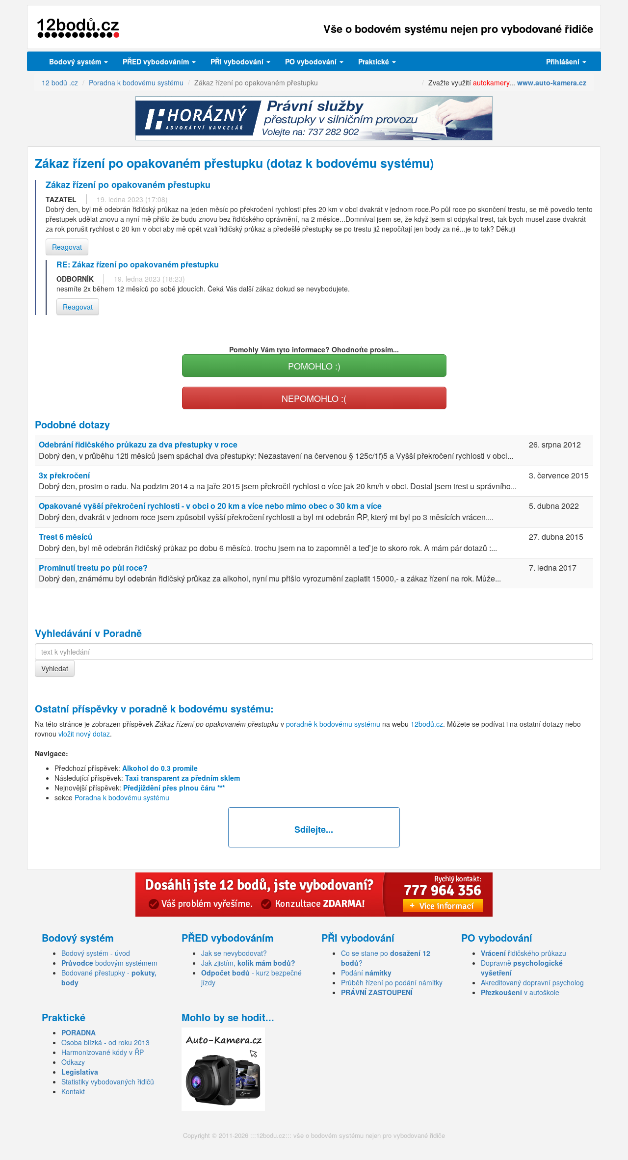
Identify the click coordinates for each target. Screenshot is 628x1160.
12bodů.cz (427, 724)
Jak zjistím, (248, 963)
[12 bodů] (78, 28)
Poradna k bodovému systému (122, 797)
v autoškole (520, 992)
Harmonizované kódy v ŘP (102, 1052)
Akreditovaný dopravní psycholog (532, 982)
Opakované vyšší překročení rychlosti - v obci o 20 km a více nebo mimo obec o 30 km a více (210, 505)
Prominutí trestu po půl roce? (93, 567)
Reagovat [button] (67, 247)
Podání (366, 972)
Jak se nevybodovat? (234, 953)
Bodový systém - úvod (95, 953)
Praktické (374, 61)
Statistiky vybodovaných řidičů (107, 1081)
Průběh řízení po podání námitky (392, 982)
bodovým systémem (109, 963)
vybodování (237, 61)
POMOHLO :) (314, 365)
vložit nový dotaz (84, 733)
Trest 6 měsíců (66, 536)
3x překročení (64, 475)
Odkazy (73, 1062)
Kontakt (73, 1091)
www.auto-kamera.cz (551, 82)
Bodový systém (76, 61)
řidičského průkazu (523, 953)
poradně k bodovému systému (199, 708)
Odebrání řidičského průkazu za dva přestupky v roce (138, 444)
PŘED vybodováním (157, 61)
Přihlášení (563, 61)
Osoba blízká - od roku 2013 (105, 1042)
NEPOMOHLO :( (314, 398)
